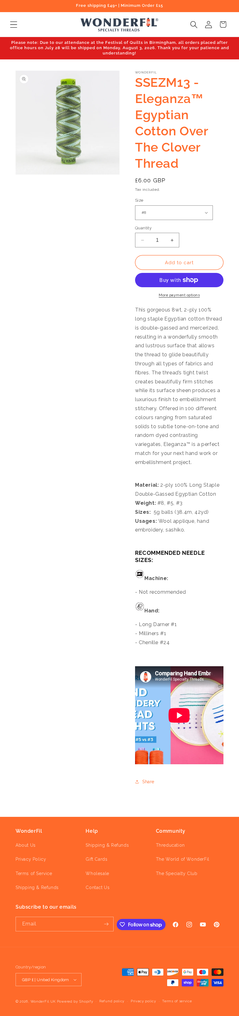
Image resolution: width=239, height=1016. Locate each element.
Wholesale (97, 873)
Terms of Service (34, 873)
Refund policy (111, 1001)
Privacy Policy (31, 859)
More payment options (179, 295)
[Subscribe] (106, 924)
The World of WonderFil (182, 859)
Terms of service (177, 1001)
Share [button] (148, 781)
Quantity (143, 228)
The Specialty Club (177, 873)
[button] (13, 24)
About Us (26, 845)
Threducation (170, 845)
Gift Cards (96, 859)
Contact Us (98, 887)
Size (139, 200)
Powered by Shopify (75, 1002)
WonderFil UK (43, 1002)
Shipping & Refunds (37, 887)
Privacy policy (143, 1001)
